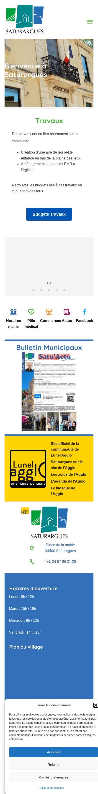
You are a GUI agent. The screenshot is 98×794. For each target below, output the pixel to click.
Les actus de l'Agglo (68, 474)
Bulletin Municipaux (49, 347)
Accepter (53, 752)
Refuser (53, 765)
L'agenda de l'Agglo (68, 481)
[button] (95, 705)
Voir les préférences (53, 777)
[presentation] (47, 283)
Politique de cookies (51, 787)
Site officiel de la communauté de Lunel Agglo (65, 449)
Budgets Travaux (49, 214)
